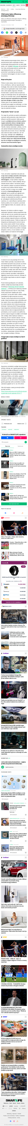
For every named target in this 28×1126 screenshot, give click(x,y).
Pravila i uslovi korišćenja (9, 1115)
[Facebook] (7, 437)
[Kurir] (11, 1106)
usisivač (10, 429)
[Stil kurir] (19, 1108)
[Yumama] (22, 1106)
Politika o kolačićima (20, 1115)
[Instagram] (20, 437)
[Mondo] (5, 1106)
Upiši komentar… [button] (9, 767)
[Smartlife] (5, 1)
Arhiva (18, 1117)
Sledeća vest (20, 423)
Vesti (8, 9)
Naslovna (3, 9)
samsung (16, 429)
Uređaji (12, 9)
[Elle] (10, 1108)
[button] (26, 25)
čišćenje (4, 429)
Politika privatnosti (12, 1117)
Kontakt (19, 1113)
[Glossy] (24, 1108)
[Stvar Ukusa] (4, 1108)
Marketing (9, 1113)
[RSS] (22, 513)
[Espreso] (14, 1111)
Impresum (14, 1113)
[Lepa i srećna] (16, 1106)
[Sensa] (15, 1108)
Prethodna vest (8, 423)
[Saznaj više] (26, 518)
